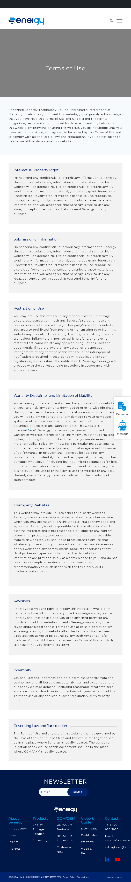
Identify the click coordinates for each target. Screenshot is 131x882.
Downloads (89, 828)
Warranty (87, 841)
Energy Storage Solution (39, 829)
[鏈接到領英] (107, 859)
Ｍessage (122, 433)
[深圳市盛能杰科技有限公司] (26, 20)
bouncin (118, 877)
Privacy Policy (69, 877)
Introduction (18, 828)
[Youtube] (117, 859)
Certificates (89, 835)
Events (13, 841)
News (13, 835)
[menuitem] (109, 20)
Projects (14, 848)
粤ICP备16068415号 (52, 877)
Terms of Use (83, 877)
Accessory (40, 840)
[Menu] (117, 20)
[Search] (109, 20)
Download (122, 414)
